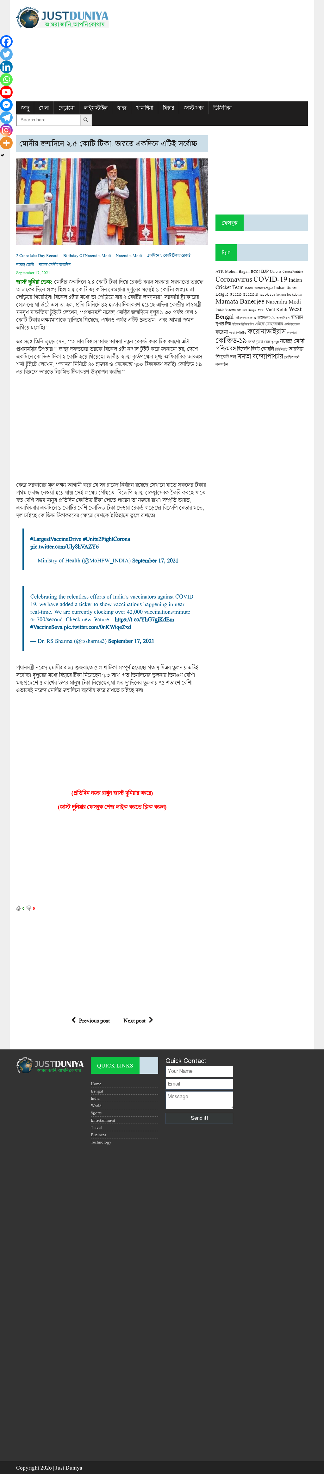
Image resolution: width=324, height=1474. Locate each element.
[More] (6, 143)
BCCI (255, 271)
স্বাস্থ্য (121, 108)
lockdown (294, 294)
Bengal (97, 1090)
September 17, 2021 (155, 560)
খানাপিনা (144, 108)
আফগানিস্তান (283, 317)
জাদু (25, 108)
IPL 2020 (235, 294)
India (95, 1098)
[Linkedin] (6, 67)
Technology (101, 1141)
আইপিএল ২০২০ (266, 317)
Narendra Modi (129, 255)
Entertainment (103, 1120)
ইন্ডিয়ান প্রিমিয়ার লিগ (243, 324)
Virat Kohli (276, 309)
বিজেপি (243, 349)
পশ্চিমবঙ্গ (225, 348)
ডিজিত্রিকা (222, 108)
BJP (265, 271)
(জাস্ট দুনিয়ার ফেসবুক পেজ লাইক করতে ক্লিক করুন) (112, 806)
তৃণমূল (275, 342)
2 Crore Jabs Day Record (37, 255)
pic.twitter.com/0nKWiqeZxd (97, 626)
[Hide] (2, 155)
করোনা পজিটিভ (237, 333)
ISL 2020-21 (251, 294)
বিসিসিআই (281, 349)
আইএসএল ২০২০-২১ (245, 317)
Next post (135, 1020)
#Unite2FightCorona (106, 538)
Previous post (94, 1020)
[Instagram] (6, 130)
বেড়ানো (66, 108)
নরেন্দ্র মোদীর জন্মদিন (55, 264)
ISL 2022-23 (267, 294)
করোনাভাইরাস (266, 331)
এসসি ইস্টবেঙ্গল (292, 324)
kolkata (281, 294)
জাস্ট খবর (193, 108)
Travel (96, 1127)
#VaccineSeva (46, 626)
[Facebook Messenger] (6, 105)
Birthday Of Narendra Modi (87, 255)
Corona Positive (293, 271)
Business (98, 1134)
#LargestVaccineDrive (55, 538)
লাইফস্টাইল (95, 108)
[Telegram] (6, 117)
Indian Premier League (259, 288)
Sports (96, 1112)
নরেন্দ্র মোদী (25, 264)
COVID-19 (270, 278)
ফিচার (168, 108)
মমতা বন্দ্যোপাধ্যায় (260, 356)
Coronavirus (233, 278)
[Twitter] (6, 54)
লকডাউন (221, 364)
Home (96, 1083)
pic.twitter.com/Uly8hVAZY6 (64, 546)
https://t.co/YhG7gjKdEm (144, 619)
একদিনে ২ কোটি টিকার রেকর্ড (168, 255)
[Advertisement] (212, 50)
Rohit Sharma (225, 310)
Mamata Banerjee (240, 301)
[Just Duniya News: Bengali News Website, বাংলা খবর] (62, 17)
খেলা (44, 108)
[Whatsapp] (6, 79)
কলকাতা (291, 333)
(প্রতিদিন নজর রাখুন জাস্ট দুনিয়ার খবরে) (112, 792)
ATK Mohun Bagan (232, 271)
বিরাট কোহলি (262, 349)
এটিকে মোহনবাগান (269, 323)
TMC (261, 310)
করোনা (221, 332)
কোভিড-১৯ (231, 340)
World (96, 1105)
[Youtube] (6, 92)
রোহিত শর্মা (291, 357)
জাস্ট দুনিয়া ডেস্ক (259, 342)
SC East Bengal (247, 310)
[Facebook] (6, 41)
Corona (275, 271)
